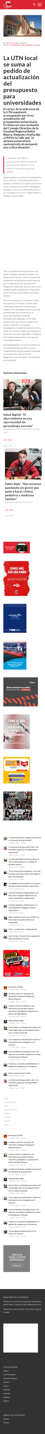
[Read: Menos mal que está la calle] (5, 1074)
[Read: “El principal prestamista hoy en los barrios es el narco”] (5, 1232)
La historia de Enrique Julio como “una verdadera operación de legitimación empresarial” (24, 849)
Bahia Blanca (26, 45)
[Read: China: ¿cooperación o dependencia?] (5, 930)
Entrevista (28, 429)
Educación (18, 429)
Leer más (7, 440)
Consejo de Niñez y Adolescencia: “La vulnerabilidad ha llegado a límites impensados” (23, 907)
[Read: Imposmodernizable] (5, 1021)
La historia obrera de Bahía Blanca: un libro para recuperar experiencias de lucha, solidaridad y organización (23, 895)
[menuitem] (33, 4)
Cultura (5, 1106)
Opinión (6, 1401)
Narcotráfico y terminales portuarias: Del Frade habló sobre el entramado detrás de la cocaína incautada (25, 1030)
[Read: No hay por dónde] (5, 988)
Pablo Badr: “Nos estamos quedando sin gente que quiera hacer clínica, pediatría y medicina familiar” (23, 491)
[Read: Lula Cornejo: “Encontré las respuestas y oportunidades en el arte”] (5, 937)
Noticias (36, 45)
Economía (6, 1117)
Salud (5, 432)
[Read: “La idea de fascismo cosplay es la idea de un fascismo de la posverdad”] (5, 838)
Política (5, 1098)
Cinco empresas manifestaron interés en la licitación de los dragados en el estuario (25, 1042)
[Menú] (38, 4)
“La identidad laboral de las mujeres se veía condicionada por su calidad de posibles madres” (24, 862)
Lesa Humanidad (9, 1102)
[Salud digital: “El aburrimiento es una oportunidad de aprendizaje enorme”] (22, 394)
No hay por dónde (16, 987)
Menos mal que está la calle (19, 1073)
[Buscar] (33, 4)
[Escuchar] (16, 552)
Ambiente (6, 1113)
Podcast (6, 1382)
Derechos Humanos (10, 1110)
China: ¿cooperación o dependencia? (23, 929)
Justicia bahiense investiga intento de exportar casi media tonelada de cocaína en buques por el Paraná (24, 1054)
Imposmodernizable (16, 1020)
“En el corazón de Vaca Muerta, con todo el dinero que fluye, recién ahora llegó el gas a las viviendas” (24, 874)
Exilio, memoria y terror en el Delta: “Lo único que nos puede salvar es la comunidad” (24, 920)
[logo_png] (18, 4)
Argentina (16, 45)
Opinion (6, 1125)
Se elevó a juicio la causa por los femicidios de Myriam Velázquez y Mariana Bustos (22, 996)
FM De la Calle (12, 43)
